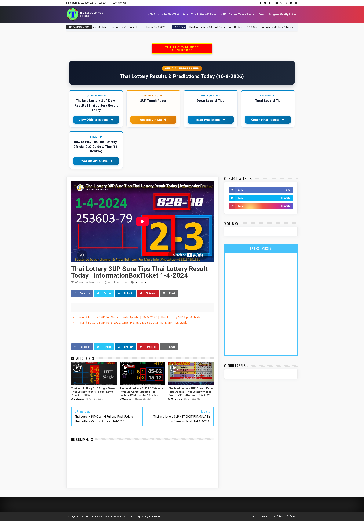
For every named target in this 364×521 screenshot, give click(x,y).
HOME (151, 14)
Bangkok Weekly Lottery (283, 14)
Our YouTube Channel (242, 14)
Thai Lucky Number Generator (182, 48)
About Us (267, 516)
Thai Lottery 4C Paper (204, 14)
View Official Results (93, 120)
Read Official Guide (94, 161)
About (102, 2)
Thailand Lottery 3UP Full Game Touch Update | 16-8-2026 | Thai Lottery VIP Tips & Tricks (208, 27)
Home (253, 516)
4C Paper (140, 282)
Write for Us (119, 2)
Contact (294, 516)
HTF (223, 14)
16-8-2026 (146, 27)
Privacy (280, 516)
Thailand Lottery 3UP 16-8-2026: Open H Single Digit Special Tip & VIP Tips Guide (131, 322)
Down (262, 14)
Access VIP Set (151, 120)
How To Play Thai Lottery (173, 14)
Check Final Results (265, 120)
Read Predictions (208, 120)
